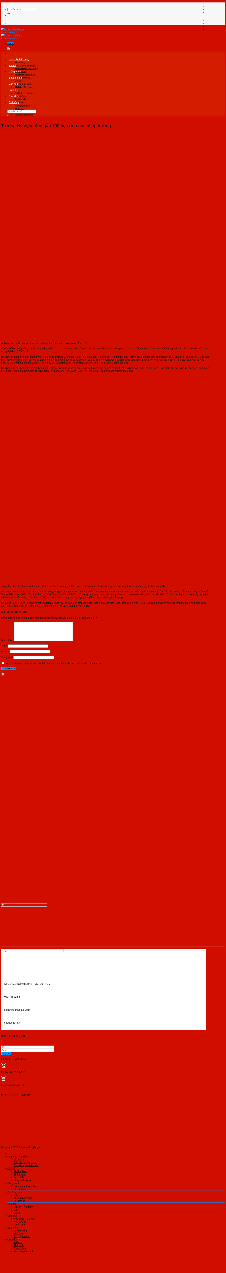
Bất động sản (16, 77)
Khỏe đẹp (19, 1233)
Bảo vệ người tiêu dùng (26, 1165)
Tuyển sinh (20, 1224)
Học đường (20, 1221)
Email (5, 651)
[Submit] (8, 13)
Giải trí (17, 1212)
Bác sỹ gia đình (22, 1236)
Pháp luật (19, 108)
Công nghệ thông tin (25, 74)
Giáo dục (14, 90)
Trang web (7, 657)
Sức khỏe (14, 96)
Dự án (18, 81)
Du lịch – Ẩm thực (23, 87)
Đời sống (14, 102)
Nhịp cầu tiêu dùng (19, 59)
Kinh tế (12, 65)
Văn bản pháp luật (24, 114)
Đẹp (16, 1209)
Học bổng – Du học (24, 93)
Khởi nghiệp (21, 68)
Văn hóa (13, 83)
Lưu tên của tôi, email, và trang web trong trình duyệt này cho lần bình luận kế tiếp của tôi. (53, 663)
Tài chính (19, 1177)
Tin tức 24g (20, 1248)
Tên (4, 645)
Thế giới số (20, 1189)
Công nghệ (15, 71)
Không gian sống (23, 84)
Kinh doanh (20, 1174)
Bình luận (7, 640)
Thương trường (22, 1180)
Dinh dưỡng (20, 99)
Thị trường (20, 62)
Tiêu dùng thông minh (25, 65)
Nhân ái (18, 105)
